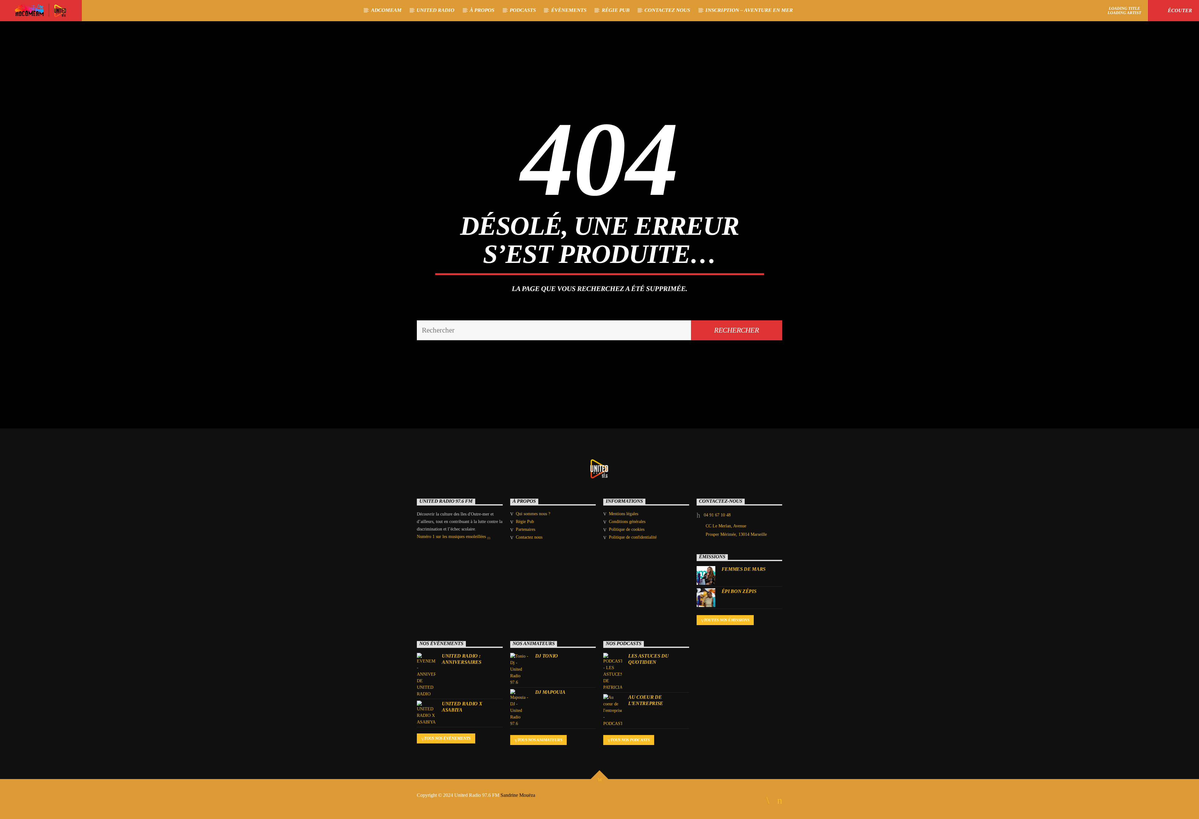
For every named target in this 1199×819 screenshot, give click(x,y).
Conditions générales (627, 521)
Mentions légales (623, 513)
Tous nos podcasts (630, 740)
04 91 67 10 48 (717, 515)
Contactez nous (667, 10)
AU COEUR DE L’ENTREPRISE (645, 700)
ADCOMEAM (386, 10)
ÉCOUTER (1179, 10)
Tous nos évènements (447, 738)
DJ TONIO (546, 656)
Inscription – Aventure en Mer (749, 10)
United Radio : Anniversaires (461, 658)
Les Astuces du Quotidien (648, 658)
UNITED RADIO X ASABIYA (462, 706)
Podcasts (523, 10)
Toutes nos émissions (726, 620)
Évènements (568, 10)
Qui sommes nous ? (533, 513)
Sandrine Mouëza (518, 795)
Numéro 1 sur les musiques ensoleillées (452, 536)
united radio (435, 10)
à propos (482, 10)
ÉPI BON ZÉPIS (739, 591)
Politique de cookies (626, 529)
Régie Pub (615, 10)
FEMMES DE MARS (744, 569)
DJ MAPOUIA (550, 692)
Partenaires (525, 529)
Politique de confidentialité (633, 537)
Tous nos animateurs (539, 740)
